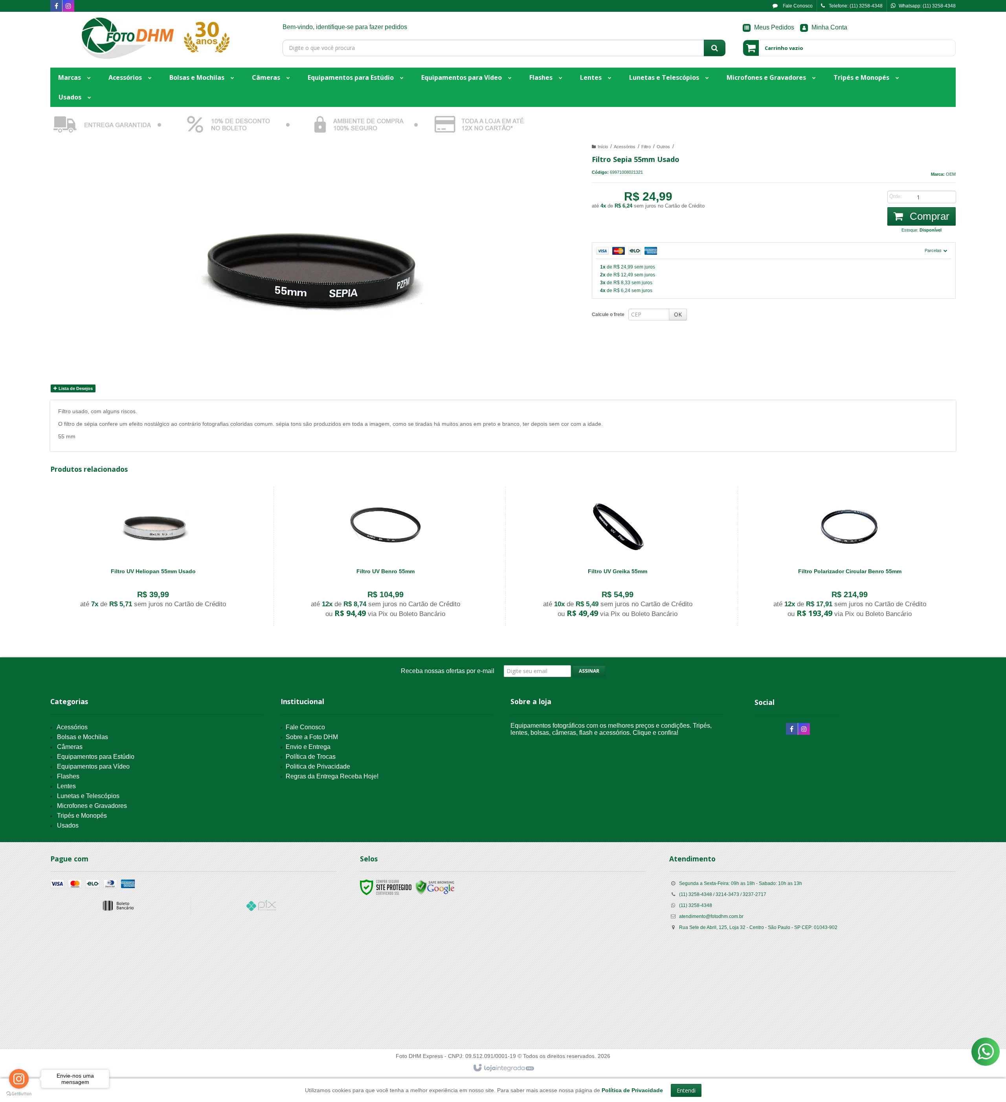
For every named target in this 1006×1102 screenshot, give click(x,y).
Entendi (686, 1090)
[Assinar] (589, 671)
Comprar (928, 216)
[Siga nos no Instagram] (68, 6)
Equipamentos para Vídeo (93, 766)
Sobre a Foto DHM (312, 737)
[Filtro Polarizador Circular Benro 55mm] (850, 556)
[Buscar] (714, 48)
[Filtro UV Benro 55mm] (386, 556)
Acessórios (624, 146)
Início (603, 146)
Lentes (66, 786)
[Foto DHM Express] (154, 38)
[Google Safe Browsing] (435, 887)
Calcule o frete (608, 314)
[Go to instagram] (19, 1079)
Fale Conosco (797, 6)
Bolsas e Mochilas (82, 737)
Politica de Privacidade (318, 766)
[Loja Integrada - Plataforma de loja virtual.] (503, 1068)
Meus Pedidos (774, 27)
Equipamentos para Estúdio (95, 756)
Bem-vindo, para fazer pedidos (345, 27)
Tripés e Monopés (82, 815)
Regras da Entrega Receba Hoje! (332, 776)
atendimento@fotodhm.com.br (711, 916)
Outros (663, 146)
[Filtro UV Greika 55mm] (617, 556)
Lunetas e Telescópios (88, 796)
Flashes (68, 776)
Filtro (646, 146)
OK (678, 314)
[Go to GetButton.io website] (18, 1093)
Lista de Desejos (75, 388)
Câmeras (70, 746)
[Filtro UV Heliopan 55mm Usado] (153, 552)
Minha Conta (829, 27)
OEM (951, 174)
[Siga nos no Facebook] (56, 6)
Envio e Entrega (308, 746)
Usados (68, 825)
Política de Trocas (311, 756)
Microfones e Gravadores (92, 805)
